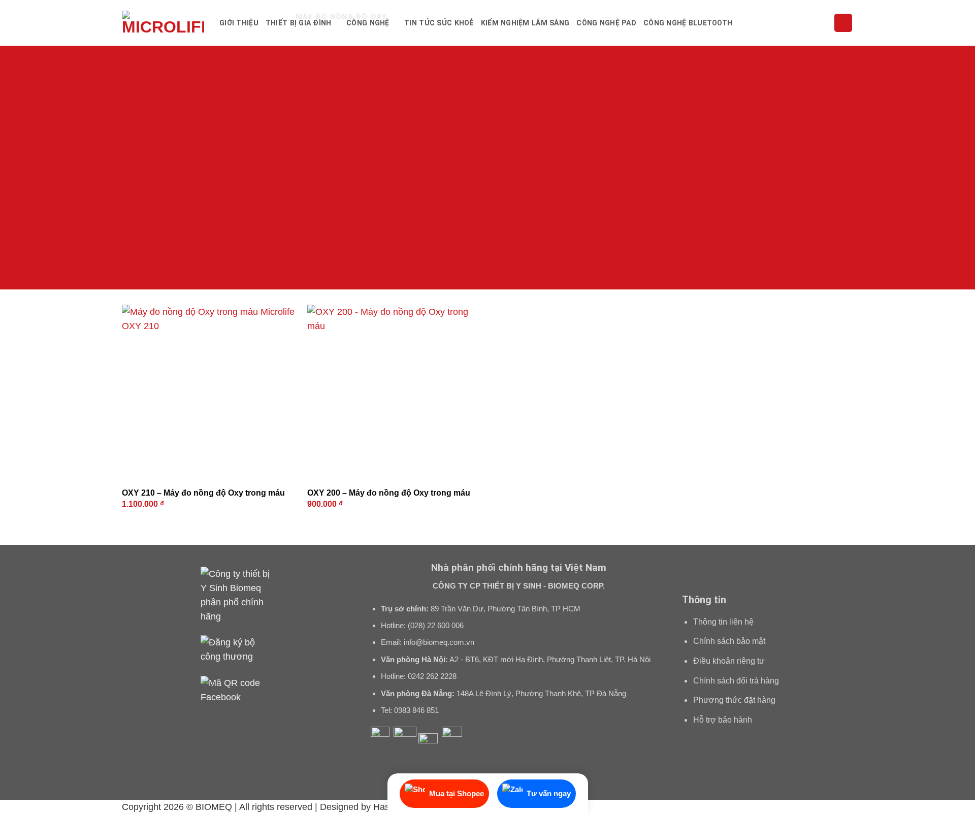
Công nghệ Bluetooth (687, 23)
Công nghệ (367, 23)
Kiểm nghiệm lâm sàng (525, 23)
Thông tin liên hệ (723, 621)
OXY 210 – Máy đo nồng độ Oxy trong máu (203, 493)
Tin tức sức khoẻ (439, 23)
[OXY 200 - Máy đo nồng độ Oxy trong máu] (394, 392)
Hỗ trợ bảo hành (722, 719)
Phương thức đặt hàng (734, 700)
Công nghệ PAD (606, 23)
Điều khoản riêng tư (729, 661)
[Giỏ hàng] (843, 23)
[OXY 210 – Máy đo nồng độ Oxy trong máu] (209, 392)
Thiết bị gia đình (299, 23)
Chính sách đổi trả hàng (736, 680)
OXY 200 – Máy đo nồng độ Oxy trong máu (388, 493)
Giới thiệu (238, 23)
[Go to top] (953, 799)
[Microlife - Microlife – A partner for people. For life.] (163, 23)
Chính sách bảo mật (729, 641)
